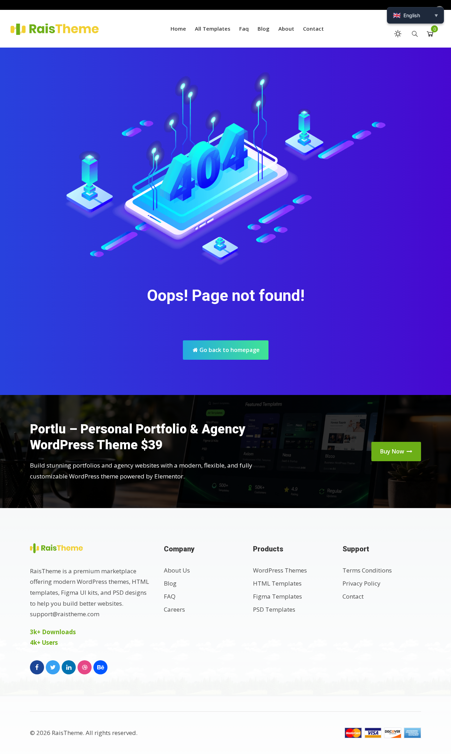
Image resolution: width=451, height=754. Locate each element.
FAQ (169, 596)
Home (178, 28)
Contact (313, 28)
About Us (177, 570)
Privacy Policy (361, 583)
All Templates (212, 28)
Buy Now (393, 451)
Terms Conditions (367, 570)
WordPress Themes (280, 570)
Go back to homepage (229, 350)
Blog (264, 28)
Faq (244, 28)
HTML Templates (277, 583)
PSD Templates (274, 609)
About (286, 28)
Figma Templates (277, 596)
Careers (174, 609)
